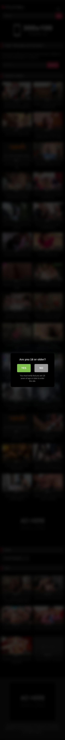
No (41, 368)
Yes (23, 368)
